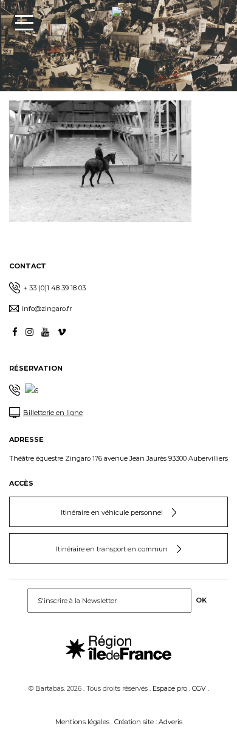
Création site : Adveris (148, 722)
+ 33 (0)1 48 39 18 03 (54, 288)
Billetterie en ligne (53, 412)
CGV (199, 688)
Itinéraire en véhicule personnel (112, 512)
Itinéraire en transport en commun (112, 549)
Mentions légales (82, 722)
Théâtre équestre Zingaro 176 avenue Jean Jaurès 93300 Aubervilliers (118, 458)
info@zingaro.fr (47, 308)
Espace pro (170, 688)
